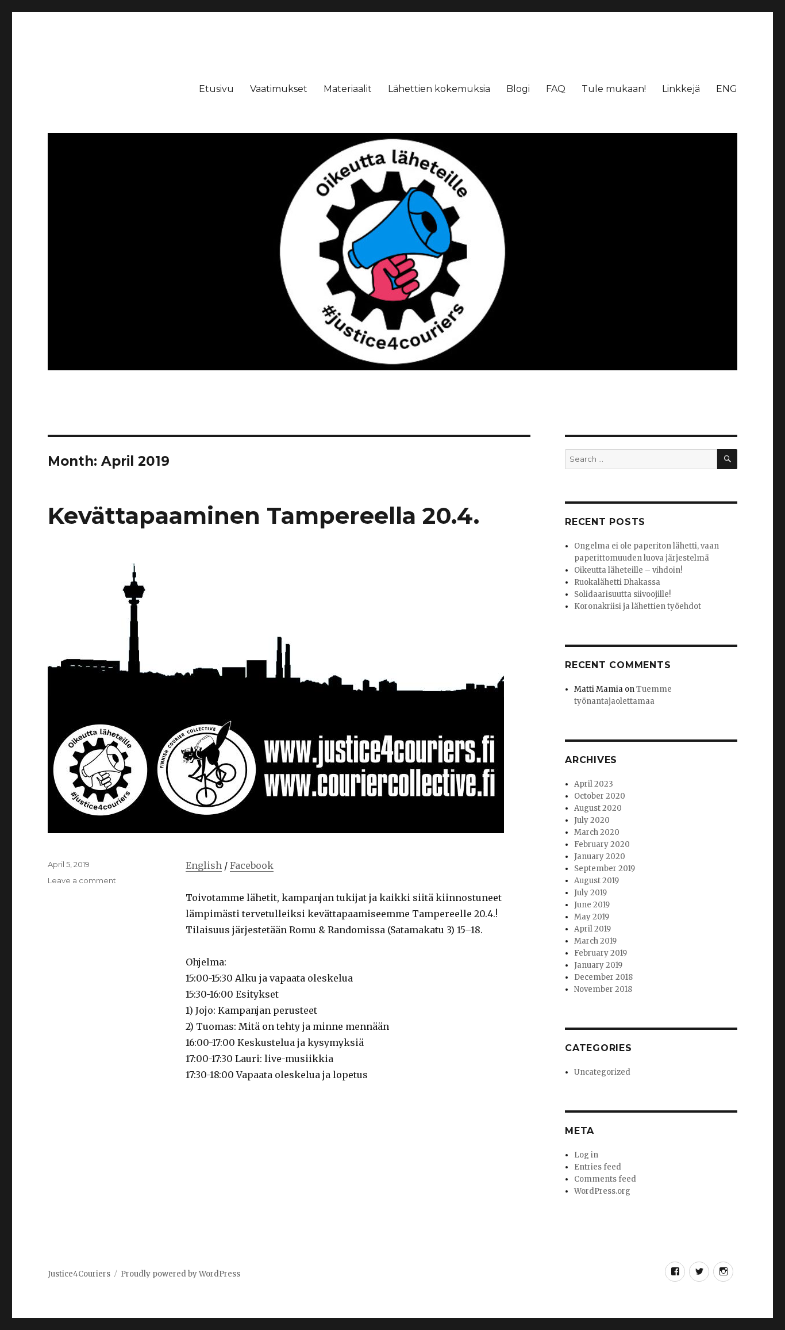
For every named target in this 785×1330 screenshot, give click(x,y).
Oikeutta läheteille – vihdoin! (628, 570)
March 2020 (596, 832)
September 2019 (604, 868)
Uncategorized (602, 1072)
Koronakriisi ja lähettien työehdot (637, 606)
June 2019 (592, 905)
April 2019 (592, 929)
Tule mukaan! (614, 88)
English (204, 865)
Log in (586, 1155)
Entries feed (597, 1167)
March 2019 (595, 941)
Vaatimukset (278, 88)
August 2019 (596, 881)
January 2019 (598, 965)
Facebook (252, 865)
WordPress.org (602, 1191)
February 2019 (600, 953)
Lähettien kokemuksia (439, 88)
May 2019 (591, 917)
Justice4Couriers (79, 1274)
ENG (726, 88)
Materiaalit (348, 88)
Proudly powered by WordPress (180, 1274)
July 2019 (590, 893)
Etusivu (216, 88)
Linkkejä (681, 88)
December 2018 (603, 977)
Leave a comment (82, 880)
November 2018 (603, 989)
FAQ (555, 88)
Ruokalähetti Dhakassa (617, 582)
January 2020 (599, 856)
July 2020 (592, 820)
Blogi (518, 88)
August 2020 (598, 808)
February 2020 (602, 844)
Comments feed (605, 1179)
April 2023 (593, 784)
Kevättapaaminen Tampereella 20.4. (263, 515)
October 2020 (599, 796)
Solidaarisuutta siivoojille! (622, 594)
